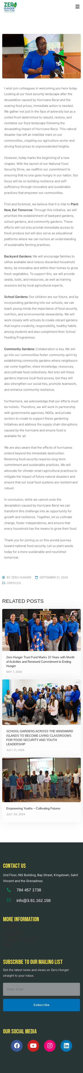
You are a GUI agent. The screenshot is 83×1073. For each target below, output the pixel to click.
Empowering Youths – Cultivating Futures (33, 808)
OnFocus (14, 583)
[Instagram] (50, 1046)
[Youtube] (33, 1046)
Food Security (13, 933)
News (7, 945)
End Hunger (11, 927)
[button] (77, 7)
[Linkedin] (66, 1046)
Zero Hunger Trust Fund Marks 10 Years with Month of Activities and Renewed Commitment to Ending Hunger (40, 661)
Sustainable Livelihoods (20, 939)
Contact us (14, 866)
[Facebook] (17, 1046)
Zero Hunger (21, 577)
